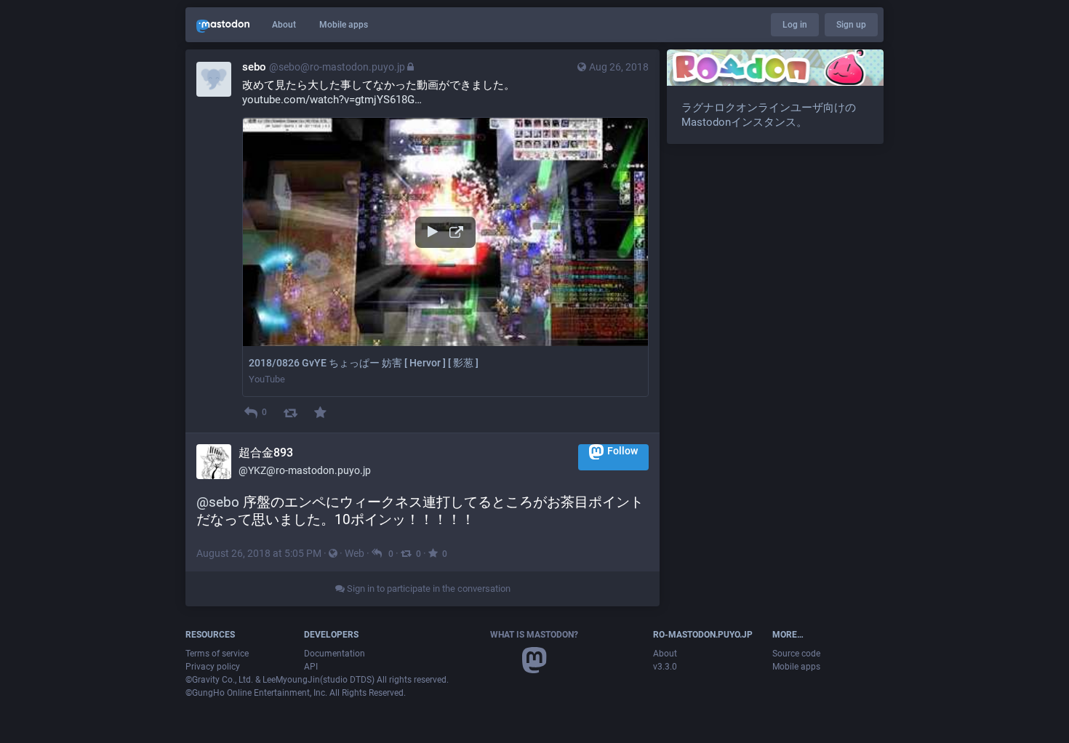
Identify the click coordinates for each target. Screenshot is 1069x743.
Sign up (851, 25)
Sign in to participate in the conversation (428, 588)
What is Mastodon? (534, 635)
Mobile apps (343, 25)
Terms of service (217, 653)
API (311, 667)
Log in (794, 25)
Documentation (334, 653)
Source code (796, 653)
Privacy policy (212, 667)
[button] (445, 257)
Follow (622, 451)
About (284, 25)
